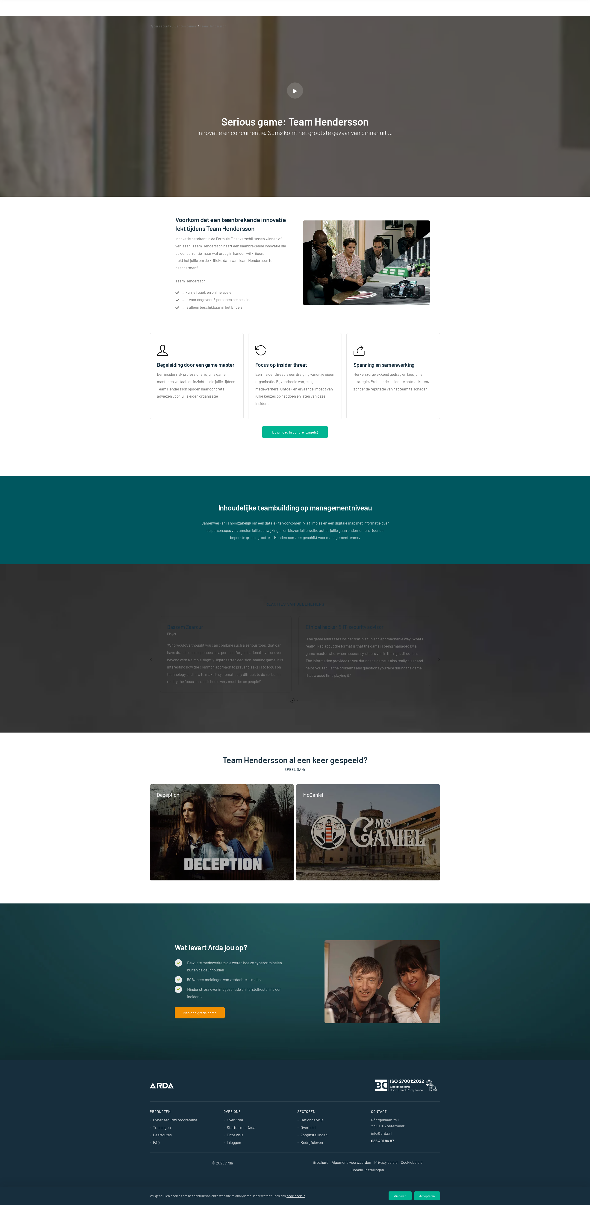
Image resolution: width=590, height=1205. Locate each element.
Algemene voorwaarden (351, 1162)
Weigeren (400, 1196)
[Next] (439, 659)
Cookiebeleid (411, 1162)
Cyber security (160, 26)
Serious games (185, 26)
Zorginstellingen (314, 1134)
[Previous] (151, 659)
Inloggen (234, 1142)
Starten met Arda (241, 1127)
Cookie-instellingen (367, 1169)
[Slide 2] (297, 700)
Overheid (308, 1127)
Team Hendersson (213, 26)
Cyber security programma (175, 1119)
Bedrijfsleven (312, 1142)
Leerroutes (162, 1134)
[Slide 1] (292, 700)
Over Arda (235, 1119)
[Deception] (222, 832)
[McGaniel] (368, 832)
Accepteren (427, 1196)
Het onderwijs (312, 1119)
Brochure (320, 1162)
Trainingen (162, 1127)
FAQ (156, 1142)
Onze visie (235, 1134)
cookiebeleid (295, 1196)
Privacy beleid (386, 1162)
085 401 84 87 (382, 1140)
